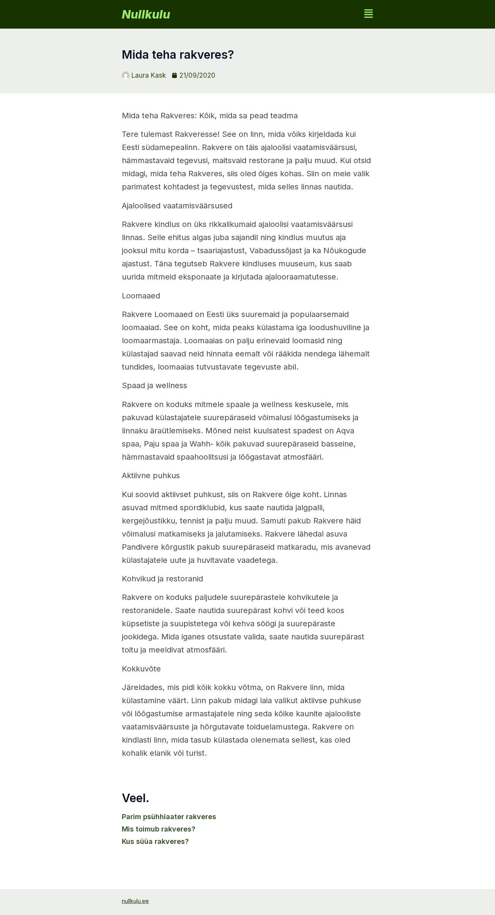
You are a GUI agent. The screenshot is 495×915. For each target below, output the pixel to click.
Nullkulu (146, 14)
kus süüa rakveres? (155, 841)
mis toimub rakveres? (158, 829)
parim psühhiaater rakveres (169, 817)
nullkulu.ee (135, 901)
